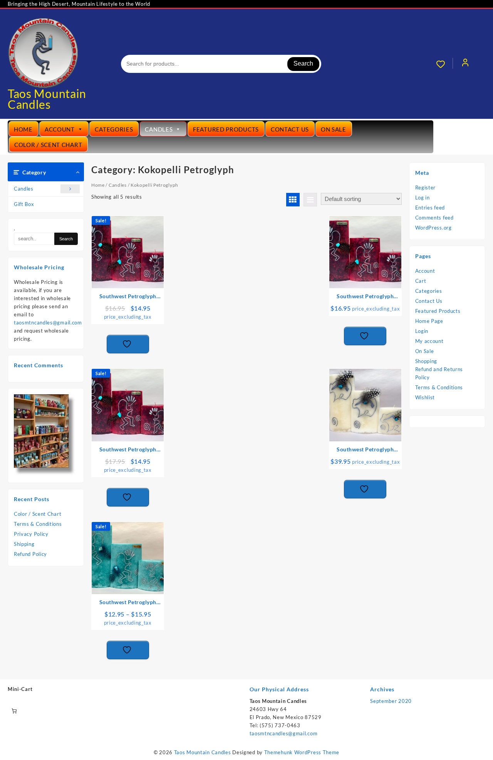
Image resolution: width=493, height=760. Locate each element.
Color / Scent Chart (48, 144)
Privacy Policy (31, 534)
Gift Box (24, 204)
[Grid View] (293, 199)
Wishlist (425, 397)
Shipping (24, 544)
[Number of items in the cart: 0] (14, 711)
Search (303, 63)
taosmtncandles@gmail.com (48, 322)
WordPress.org (433, 228)
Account (60, 129)
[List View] (310, 199)
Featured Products (226, 129)
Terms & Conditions (38, 524)
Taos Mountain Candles (47, 98)
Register (425, 187)
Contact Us (290, 129)
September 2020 (391, 701)
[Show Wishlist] (444, 64)
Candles (159, 129)
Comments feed (434, 217)
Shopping (426, 361)
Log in (422, 197)
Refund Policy (30, 554)
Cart (420, 281)
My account (429, 341)
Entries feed (430, 207)
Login (422, 331)
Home (23, 129)
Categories (114, 129)
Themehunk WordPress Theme (302, 752)
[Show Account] (465, 64)
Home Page (429, 321)
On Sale (333, 129)
